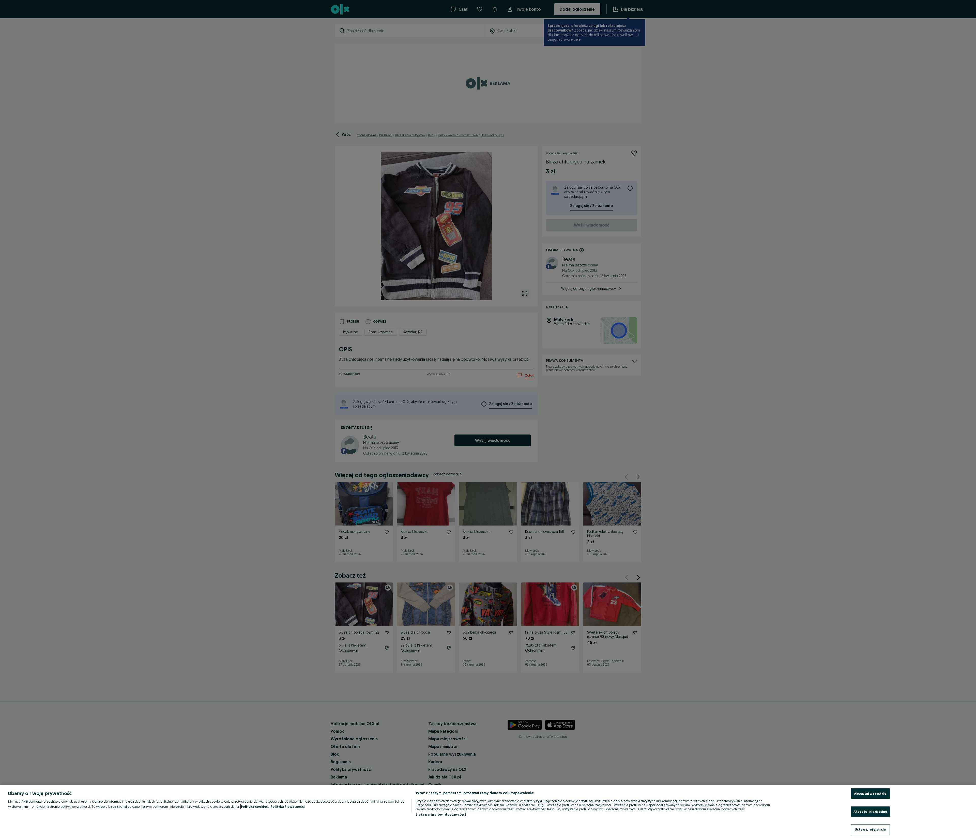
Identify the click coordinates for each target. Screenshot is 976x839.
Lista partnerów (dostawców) (441, 814)
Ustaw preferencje (870, 829)
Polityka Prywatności (288, 806)
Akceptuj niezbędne (870, 812)
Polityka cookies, (255, 806)
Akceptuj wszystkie (870, 793)
